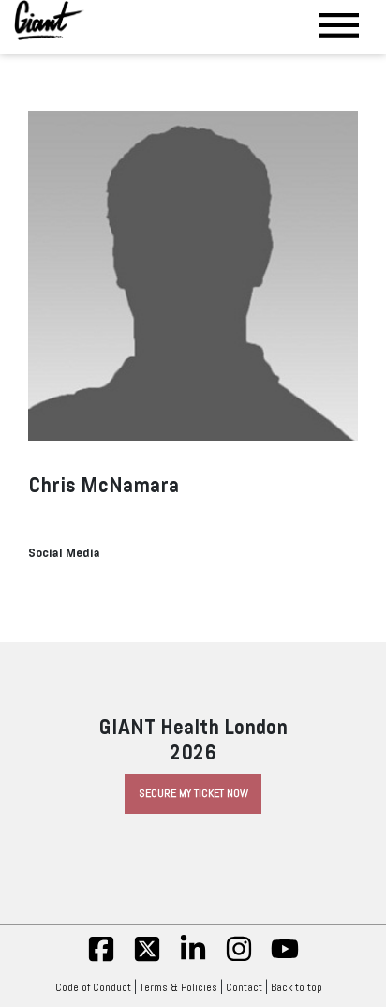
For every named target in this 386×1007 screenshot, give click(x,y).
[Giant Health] (49, 20)
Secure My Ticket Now (193, 793)
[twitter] (147, 959)
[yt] (284, 959)
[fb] (101, 959)
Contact (244, 987)
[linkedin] (193, 959)
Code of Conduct (93, 987)
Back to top (296, 987)
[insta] (238, 959)
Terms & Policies (178, 987)
